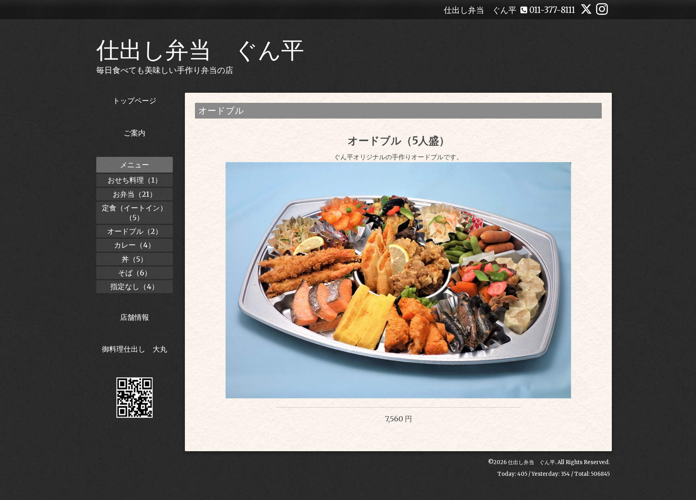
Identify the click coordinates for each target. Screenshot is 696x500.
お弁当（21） (135, 194)
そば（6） (134, 272)
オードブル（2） (134, 231)
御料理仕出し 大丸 (134, 349)
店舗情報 (134, 317)
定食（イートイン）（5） (134, 212)
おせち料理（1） (135, 180)
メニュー (134, 164)
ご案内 (134, 133)
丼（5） (134, 259)
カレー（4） (134, 245)
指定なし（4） (134, 286)
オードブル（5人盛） (399, 140)
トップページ (134, 100)
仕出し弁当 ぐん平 (200, 50)
